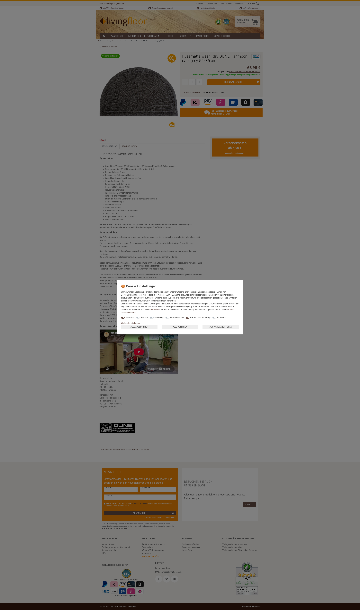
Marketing (159, 317)
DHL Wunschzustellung (200, 317)
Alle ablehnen (180, 327)
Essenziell (130, 317)
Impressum (154, 310)
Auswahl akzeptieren (221, 327)
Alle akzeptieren (139, 327)
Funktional (221, 317)
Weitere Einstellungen (130, 323)
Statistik (144, 317)
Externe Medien (177, 317)
